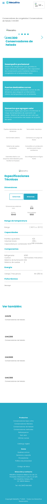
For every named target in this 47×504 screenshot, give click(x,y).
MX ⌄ (41, 5)
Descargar (7, 285)
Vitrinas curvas (23, 438)
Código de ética (23, 466)
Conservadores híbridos (23, 424)
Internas (30, 197)
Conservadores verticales (23, 429)
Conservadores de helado (23, 427)
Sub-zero (23, 435)
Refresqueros (23, 432)
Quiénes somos (23, 452)
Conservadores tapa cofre (23, 421)
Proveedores (23, 458)
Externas (16, 197)
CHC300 (15, 21)
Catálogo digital (23, 444)
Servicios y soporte (23, 455)
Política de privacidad (23, 461)
